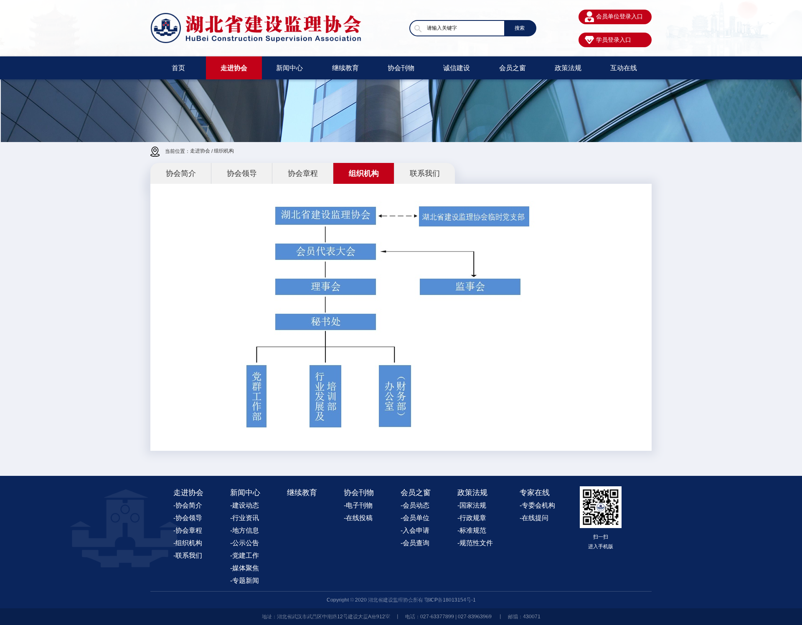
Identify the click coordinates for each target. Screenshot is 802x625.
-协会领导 (187, 517)
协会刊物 (401, 67)
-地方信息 (244, 530)
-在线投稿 (358, 517)
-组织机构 (187, 542)
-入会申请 (415, 530)
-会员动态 (415, 505)
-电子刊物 (358, 505)
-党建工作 (244, 555)
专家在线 (535, 492)
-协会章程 (187, 530)
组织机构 (224, 151)
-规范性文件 (475, 542)
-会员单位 (415, 517)
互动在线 (623, 67)
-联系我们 (187, 555)
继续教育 (345, 67)
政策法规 (568, 67)
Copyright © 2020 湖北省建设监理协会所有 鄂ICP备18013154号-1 (401, 600)
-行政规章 (471, 517)
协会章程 (303, 173)
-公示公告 (244, 542)
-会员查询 (415, 542)
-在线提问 (534, 517)
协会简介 (181, 173)
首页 (178, 67)
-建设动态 (244, 505)
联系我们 (425, 173)
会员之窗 (512, 67)
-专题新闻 (244, 580)
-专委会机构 (537, 505)
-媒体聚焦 (244, 568)
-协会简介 (187, 505)
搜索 (520, 28)
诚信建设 (456, 67)
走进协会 (234, 67)
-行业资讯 (244, 517)
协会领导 (242, 173)
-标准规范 (471, 530)
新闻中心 (289, 67)
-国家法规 (471, 505)
